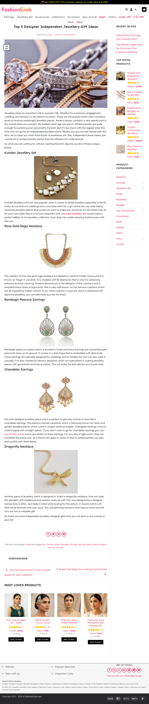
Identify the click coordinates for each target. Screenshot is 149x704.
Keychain (121, 177)
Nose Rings (122, 216)
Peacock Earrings (55, 547)
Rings (119, 193)
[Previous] (4, 621)
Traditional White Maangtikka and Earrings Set (95, 623)
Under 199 (125, 17)
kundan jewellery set (74, 213)
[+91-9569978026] (136, 9)
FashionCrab (68, 35)
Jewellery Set (25, 17)
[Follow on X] (119, 670)
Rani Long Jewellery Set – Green (16, 621)
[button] (126, 9)
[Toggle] (143, 182)
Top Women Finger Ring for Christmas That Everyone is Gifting (129, 48)
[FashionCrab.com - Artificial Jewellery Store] (16, 9)
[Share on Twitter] (53, 534)
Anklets (120, 227)
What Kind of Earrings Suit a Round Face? (128, 37)
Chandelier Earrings (68, 544)
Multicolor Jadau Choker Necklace (69, 621)
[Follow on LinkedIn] (134, 670)
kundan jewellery (99, 544)
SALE (80, 22)
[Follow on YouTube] (139, 670)
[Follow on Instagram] (114, 670)
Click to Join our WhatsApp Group (124, 675)
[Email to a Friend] (58, 534)
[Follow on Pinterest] (129, 670)
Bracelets (121, 199)
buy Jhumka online (50, 544)
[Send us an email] (124, 670)
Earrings (9, 17)
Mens (71, 22)
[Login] (131, 9)
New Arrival (90, 17)
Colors (112, 17)
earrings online (84, 544)
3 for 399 (138, 17)
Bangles (120, 205)
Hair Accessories (125, 210)
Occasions (74, 17)
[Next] (107, 621)
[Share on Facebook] (48, 534)
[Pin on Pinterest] (63, 534)
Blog (29, 544)
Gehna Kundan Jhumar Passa (42, 621)
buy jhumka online (14, 434)
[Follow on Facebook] (109, 670)
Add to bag (16, 639)
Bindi (119, 221)
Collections (58, 17)
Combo (120, 244)
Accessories (42, 17)
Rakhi (102, 17)
